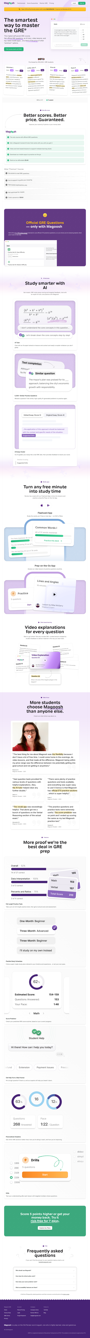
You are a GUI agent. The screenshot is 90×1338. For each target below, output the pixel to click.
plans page (66, 1294)
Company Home (34, 1309)
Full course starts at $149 (14, 49)
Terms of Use (7, 1312)
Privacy (6, 1318)
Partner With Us (34, 1312)
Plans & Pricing (21, 1309)
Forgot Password (21, 1315)
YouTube (46, 1309)
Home (5, 1309)
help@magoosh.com (45, 1262)
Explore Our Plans (45, 1228)
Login (18, 1312)
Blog (45, 1312)
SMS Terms (7, 1315)
